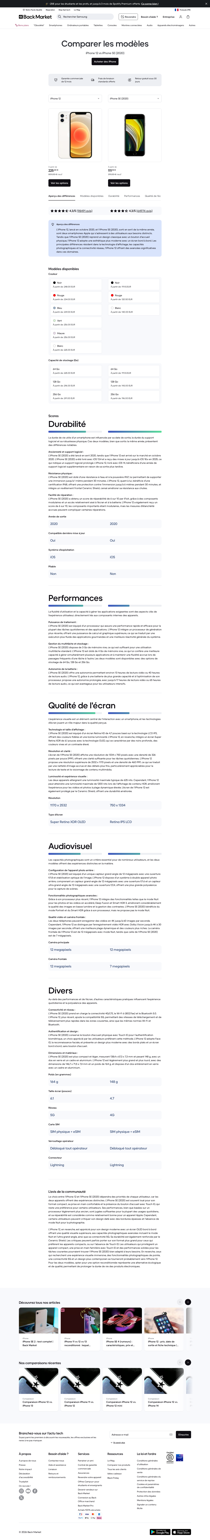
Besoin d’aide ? (149, 16)
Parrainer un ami (85, 1460)
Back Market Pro (85, 1505)
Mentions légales (145, 1500)
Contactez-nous (56, 1460)
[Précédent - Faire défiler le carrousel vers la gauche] (180, 1302)
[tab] (61, 196)
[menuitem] (55, 25)
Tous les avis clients (116, 1469)
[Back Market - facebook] (34, 1491)
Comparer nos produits (118, 1465)
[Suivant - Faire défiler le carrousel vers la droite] (188, 1302)
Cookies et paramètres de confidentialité (148, 1486)
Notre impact (25, 1469)
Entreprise (168, 16)
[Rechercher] (59, 16)
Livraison (52, 1469)
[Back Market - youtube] (28, 1491)
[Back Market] (35, 17)
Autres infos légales (146, 1496)
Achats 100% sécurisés (89, 1510)
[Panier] (188, 17)
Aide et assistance (57, 1465)
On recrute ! (24, 1486)
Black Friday (113, 1478)
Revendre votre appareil (89, 1477)
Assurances (83, 1473)
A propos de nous (27, 1460)
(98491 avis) (84, 211)
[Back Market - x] (21, 1497)
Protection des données (148, 1491)
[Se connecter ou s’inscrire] (181, 17)
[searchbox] (88, 17)
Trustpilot (23, 1481)
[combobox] (75, 98)
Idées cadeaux (114, 1473)
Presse (22, 1465)
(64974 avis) (144, 211)
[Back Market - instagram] (21, 1491)
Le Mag (111, 1460)
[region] (105, 1330)
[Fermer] (206, 3)
